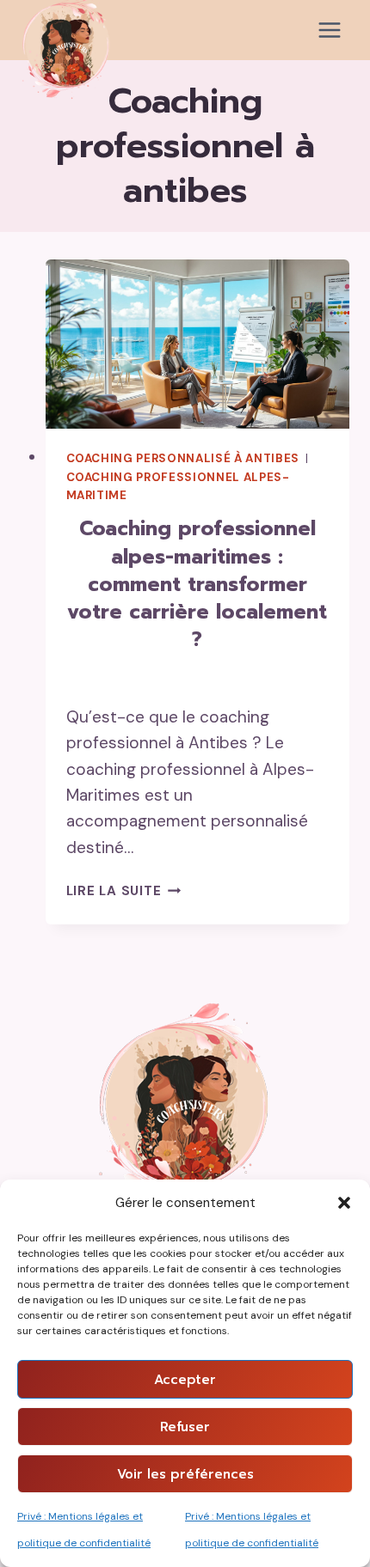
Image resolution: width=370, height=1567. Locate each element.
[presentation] (198, 344)
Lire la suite (124, 890)
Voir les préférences (185, 1474)
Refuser (185, 1427)
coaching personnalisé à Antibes (184, 458)
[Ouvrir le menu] (329, 29)
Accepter (185, 1379)
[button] (344, 1202)
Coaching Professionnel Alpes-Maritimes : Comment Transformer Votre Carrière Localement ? (197, 584)
